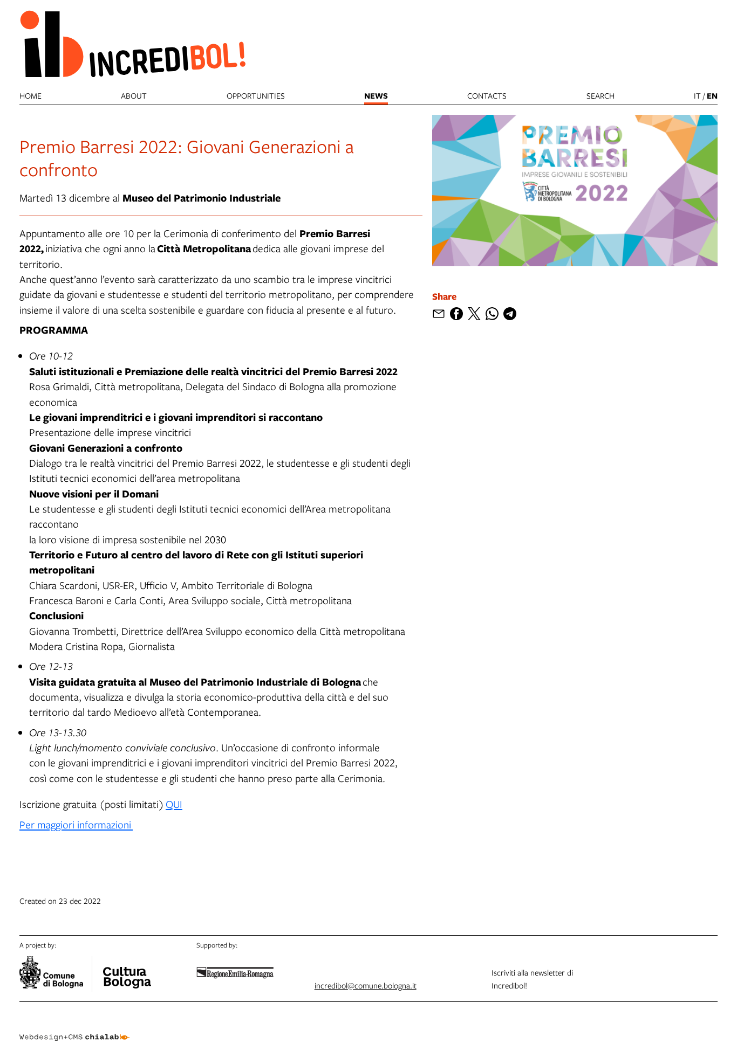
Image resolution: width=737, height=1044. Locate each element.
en (712, 95)
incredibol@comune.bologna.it (366, 985)
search (600, 95)
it (697, 95)
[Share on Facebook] (456, 313)
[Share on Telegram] (509, 313)
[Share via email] (438, 313)
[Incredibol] (126, 971)
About (134, 95)
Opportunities (256, 95)
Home (30, 95)
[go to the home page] (132, 43)
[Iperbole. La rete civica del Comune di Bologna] (55, 974)
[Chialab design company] (74, 1028)
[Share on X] (474, 313)
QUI (174, 804)
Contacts (487, 95)
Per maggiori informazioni (76, 824)
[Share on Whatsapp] (492, 313)
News (376, 95)
